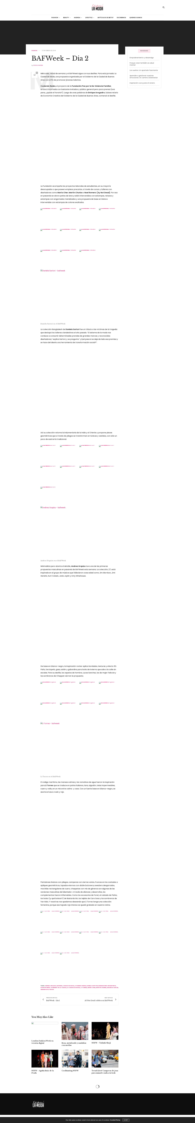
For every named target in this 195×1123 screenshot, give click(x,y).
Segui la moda (38, 65)
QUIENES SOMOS (135, 17)
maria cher (91, 987)
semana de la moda (47, 989)
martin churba (101, 987)
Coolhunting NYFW (70, 1071)
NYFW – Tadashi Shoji (101, 1043)
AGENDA (77, 17)
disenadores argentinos (107, 986)
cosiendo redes (80, 986)
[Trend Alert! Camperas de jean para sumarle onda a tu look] (105, 1059)
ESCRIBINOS (121, 17)
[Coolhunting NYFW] (75, 1059)
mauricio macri (112, 987)
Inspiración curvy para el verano (142, 83)
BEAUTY (66, 17)
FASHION (54, 17)
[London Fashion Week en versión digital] (44, 1030)
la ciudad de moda (73, 987)
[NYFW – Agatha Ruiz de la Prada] (44, 1059)
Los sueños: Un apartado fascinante (144, 70)
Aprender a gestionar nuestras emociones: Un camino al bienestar (144, 76)
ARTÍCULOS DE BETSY (105, 17)
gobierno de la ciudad (58, 987)
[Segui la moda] (97, 7)
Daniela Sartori (92, 986)
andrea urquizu (50, 986)
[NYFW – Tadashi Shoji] (105, 1031)
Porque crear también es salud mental (142, 64)
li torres (84, 987)
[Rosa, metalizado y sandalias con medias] (75, 1031)
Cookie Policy (115, 1120)
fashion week (45, 987)
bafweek (60, 986)
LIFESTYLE (88, 17)
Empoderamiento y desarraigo (142, 58)
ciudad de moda (68, 986)
